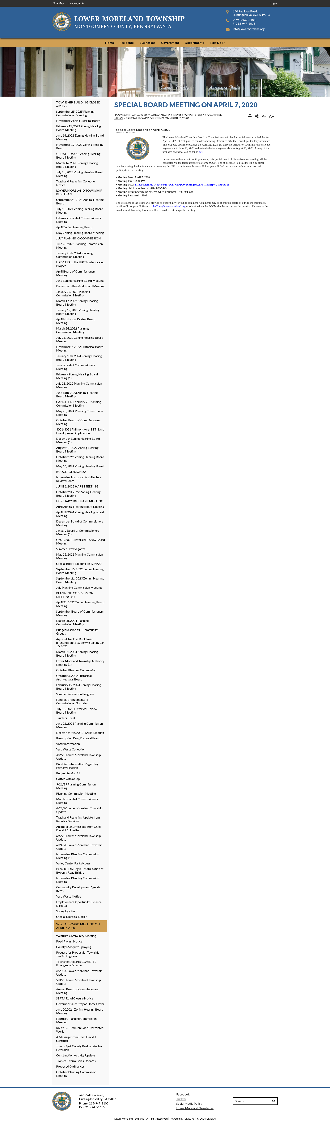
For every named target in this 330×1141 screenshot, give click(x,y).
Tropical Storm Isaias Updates (76, 1061)
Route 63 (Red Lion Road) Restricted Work (80, 1029)
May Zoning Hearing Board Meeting (80, 232)
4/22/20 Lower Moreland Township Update (79, 810)
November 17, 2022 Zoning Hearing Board (80, 146)
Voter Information (68, 743)
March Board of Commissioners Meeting (77, 800)
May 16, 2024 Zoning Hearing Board (80, 466)
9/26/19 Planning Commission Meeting (76, 786)
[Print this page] (250, 116)
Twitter (181, 1099)
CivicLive (189, 1118)
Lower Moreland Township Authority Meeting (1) (80, 662)
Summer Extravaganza (70, 549)
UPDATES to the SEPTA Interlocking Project (80, 264)
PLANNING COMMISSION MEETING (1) (75, 594)
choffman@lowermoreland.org (168, 206)
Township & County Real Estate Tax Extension (79, 1047)
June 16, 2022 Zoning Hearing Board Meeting (80, 137)
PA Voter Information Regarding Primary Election (77, 765)
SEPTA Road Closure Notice (74, 998)
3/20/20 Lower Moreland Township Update (79, 972)
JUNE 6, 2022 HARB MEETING (77, 486)
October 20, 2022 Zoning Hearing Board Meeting (78, 493)
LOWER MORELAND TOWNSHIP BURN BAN (79, 192)
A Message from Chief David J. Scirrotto (76, 1038)
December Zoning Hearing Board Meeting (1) (78, 440)
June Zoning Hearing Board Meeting (80, 280)
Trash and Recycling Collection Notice (76, 183)
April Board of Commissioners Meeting (76, 273)
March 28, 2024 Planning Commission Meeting (72, 622)
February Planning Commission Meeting (76, 1020)
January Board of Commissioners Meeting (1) (77, 532)
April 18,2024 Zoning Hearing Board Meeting (80, 514)
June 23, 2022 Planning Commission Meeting (79, 245)
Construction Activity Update (75, 1055)
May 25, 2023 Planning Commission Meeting (79, 556)
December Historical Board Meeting (80, 286)
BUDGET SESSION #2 (71, 471)
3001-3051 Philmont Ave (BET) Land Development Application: (80, 431)
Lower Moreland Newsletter (195, 1108)
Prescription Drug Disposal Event (78, 738)
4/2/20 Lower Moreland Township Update (78, 756)
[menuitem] (109, 42)
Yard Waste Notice (68, 896)
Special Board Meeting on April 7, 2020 (78, 925)
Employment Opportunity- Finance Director (79, 903)
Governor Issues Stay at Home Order (80, 1004)
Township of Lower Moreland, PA (142, 114)
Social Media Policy (189, 1103)
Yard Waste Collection (70, 749)
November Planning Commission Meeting (77, 879)
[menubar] (165, 42)
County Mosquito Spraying (73, 947)
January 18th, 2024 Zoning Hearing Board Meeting (79, 357)
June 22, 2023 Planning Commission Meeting (79, 725)
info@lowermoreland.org (249, 29)
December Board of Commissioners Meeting (79, 523)
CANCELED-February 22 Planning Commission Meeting (78, 403)
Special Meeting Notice (71, 916)
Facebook (183, 1094)
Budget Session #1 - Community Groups (77, 631)
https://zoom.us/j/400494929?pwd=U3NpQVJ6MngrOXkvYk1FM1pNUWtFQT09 (182, 184)
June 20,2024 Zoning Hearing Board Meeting (79, 1011)
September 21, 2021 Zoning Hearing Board (80, 201)
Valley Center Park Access (73, 863)
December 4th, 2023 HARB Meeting (80, 732)
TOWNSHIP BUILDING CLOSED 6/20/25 (78, 104)
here (201, 152)
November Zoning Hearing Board (78, 120)
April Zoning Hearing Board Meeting (80, 506)
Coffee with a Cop (68, 778)
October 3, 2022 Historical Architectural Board (74, 677)
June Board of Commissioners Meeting (75, 366)
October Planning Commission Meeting (76, 1073)
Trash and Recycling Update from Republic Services (78, 819)
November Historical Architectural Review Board (79, 479)
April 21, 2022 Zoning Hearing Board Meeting (80, 604)
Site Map (58, 3)
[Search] (274, 1101)
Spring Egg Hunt (67, 911)
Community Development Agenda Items (78, 889)
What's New (194, 114)
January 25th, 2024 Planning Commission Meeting (74, 254)
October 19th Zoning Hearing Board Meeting (80, 458)
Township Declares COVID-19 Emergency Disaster (76, 963)
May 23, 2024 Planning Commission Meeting (79, 412)
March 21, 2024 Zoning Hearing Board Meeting (77, 653)
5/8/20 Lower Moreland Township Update (78, 981)
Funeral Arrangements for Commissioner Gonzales (73, 701)
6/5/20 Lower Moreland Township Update (78, 837)
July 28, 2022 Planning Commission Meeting (79, 385)
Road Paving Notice (69, 941)
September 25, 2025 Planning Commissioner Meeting (75, 113)
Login (273, 3)
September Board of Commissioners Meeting (80, 613)
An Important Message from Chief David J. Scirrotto (78, 828)
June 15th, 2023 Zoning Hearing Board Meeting (77, 394)
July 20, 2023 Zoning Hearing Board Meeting (79, 173)
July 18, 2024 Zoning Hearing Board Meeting (79, 210)
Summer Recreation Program (75, 694)
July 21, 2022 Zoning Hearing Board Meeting (79, 339)
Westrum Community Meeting (76, 936)
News (177, 114)
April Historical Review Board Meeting (75, 321)
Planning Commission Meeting (76, 793)
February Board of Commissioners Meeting (78, 219)
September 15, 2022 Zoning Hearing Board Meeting (80, 571)
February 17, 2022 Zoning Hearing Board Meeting (78, 128)
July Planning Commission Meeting (79, 587)
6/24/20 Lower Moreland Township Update (79, 846)
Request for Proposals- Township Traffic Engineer (77, 954)
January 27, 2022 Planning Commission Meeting (73, 293)
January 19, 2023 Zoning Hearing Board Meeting (77, 311)
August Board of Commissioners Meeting (77, 991)
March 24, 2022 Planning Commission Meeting (72, 330)
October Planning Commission (76, 670)
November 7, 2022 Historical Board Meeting (79, 348)
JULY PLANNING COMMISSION (78, 238)
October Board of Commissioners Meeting (78, 422)
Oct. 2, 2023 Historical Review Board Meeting (80, 541)
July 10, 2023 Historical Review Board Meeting (76, 710)
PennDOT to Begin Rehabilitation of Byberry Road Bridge (80, 870)
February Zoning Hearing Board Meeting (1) (77, 376)
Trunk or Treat (65, 718)
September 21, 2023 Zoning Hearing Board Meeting (80, 580)
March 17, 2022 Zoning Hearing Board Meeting (77, 302)
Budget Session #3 (68, 773)
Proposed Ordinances (70, 1066)
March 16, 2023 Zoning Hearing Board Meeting (77, 164)
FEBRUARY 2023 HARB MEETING (79, 501)
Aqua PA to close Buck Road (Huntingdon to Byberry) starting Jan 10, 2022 (80, 642)
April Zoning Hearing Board (74, 227)
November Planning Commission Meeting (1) (77, 855)
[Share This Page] (257, 116)
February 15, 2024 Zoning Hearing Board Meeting (78, 686)
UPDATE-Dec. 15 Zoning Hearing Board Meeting (78, 155)
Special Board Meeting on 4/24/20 (78, 563)
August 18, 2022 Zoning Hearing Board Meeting (77, 449)
